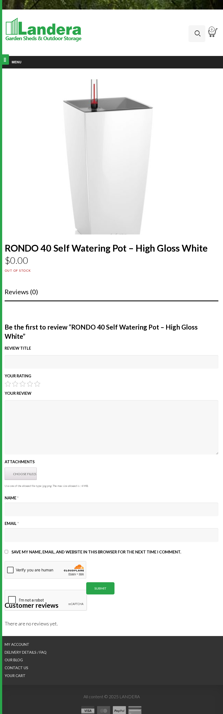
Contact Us (16, 668)
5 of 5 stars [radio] (37, 384)
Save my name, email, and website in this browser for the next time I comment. (96, 552)
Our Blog (14, 660)
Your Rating (18, 376)
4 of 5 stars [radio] (30, 384)
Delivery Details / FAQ (26, 652)
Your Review (18, 393)
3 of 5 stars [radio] (22, 384)
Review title (18, 348)
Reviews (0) (21, 291)
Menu (16, 62)
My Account (17, 644)
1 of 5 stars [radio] (8, 384)
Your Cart (15, 676)
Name (11, 498)
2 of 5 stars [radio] (15, 384)
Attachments (20, 461)
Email (12, 523)
